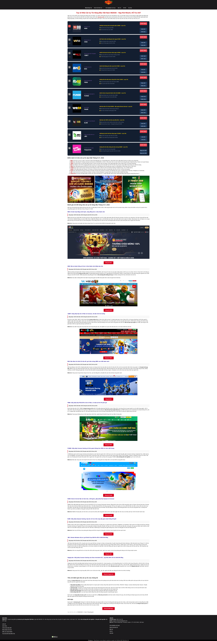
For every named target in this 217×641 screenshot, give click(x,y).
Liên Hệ (4, 623)
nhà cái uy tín (101, 17)
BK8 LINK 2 (143, 72)
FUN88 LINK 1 (143, 96)
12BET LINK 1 (143, 56)
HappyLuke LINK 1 (143, 150)
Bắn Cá (119, 7)
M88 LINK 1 (143, 29)
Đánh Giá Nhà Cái (98, 7)
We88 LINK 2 (143, 112)
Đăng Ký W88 (108, 310)
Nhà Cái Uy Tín (88, 7)
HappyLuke (73, 173)
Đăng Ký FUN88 (108, 495)
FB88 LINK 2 (143, 85)
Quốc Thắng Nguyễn (89, 612)
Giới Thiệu (4, 625)
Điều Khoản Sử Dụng (7, 629)
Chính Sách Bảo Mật (6, 627)
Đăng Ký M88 (108, 262)
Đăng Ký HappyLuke (108, 574)
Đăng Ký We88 (108, 515)
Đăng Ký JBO (109, 554)
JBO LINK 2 (143, 139)
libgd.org (91, 640)
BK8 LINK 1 (143, 69)
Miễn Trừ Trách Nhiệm (7, 631)
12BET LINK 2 (143, 58)
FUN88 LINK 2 (143, 99)
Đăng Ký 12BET (108, 357)
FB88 (71, 166)
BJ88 (71, 170)
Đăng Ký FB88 (108, 444)
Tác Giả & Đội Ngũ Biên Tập (8, 633)
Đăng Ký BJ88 (108, 534)
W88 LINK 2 (143, 45)
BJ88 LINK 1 (143, 123)
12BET (71, 163)
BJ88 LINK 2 (143, 126)
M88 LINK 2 (143, 31)
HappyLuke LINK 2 (143, 153)
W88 (71, 162)
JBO (71, 172)
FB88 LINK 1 (143, 83)
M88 (71, 160)
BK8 (71, 164)
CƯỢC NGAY (143, 23)
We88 (71, 169)
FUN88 (72, 167)
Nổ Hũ (124, 7)
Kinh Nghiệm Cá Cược (111, 7)
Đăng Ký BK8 (109, 399)
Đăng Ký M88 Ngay (108, 608)
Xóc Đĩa (130, 7)
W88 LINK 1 (143, 42)
